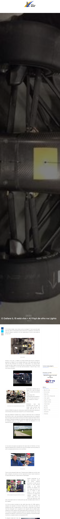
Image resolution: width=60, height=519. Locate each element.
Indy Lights (28, 315)
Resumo (46, 407)
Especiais (46, 394)
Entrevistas (47, 392)
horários (46, 413)
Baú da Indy (47, 390)
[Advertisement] (50, 344)
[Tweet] (2, 331)
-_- (25, 320)
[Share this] (2, 328)
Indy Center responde (49, 396)
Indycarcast (47, 403)
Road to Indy (47, 409)
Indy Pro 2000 (47, 400)
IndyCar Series (47, 401)
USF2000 (46, 411)
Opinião (46, 405)
